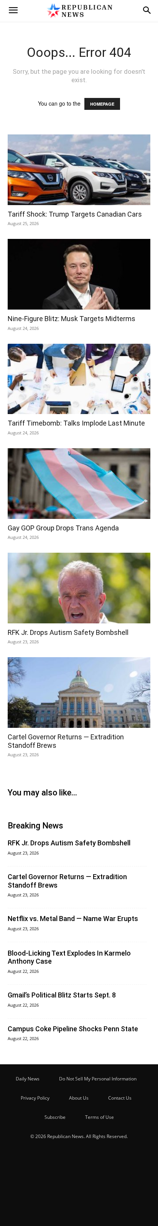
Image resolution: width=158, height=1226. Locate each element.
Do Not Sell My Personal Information (98, 1078)
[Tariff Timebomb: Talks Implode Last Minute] (79, 379)
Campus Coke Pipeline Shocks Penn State (73, 1029)
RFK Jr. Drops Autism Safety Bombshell (68, 632)
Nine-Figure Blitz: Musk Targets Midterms (71, 319)
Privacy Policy (35, 1098)
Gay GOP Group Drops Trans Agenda (63, 528)
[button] (13, 10)
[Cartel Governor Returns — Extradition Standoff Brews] (79, 692)
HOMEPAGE (102, 104)
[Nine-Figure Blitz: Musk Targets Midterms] (79, 274)
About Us (79, 1098)
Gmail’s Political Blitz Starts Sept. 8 (62, 995)
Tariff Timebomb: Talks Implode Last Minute (76, 423)
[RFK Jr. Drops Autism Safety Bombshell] (79, 588)
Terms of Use (99, 1117)
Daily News (28, 1078)
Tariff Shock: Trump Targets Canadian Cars (75, 214)
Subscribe (55, 1117)
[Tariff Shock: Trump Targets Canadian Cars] (79, 169)
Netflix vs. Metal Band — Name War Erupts (73, 919)
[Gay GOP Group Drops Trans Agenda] (79, 483)
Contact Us (120, 1098)
